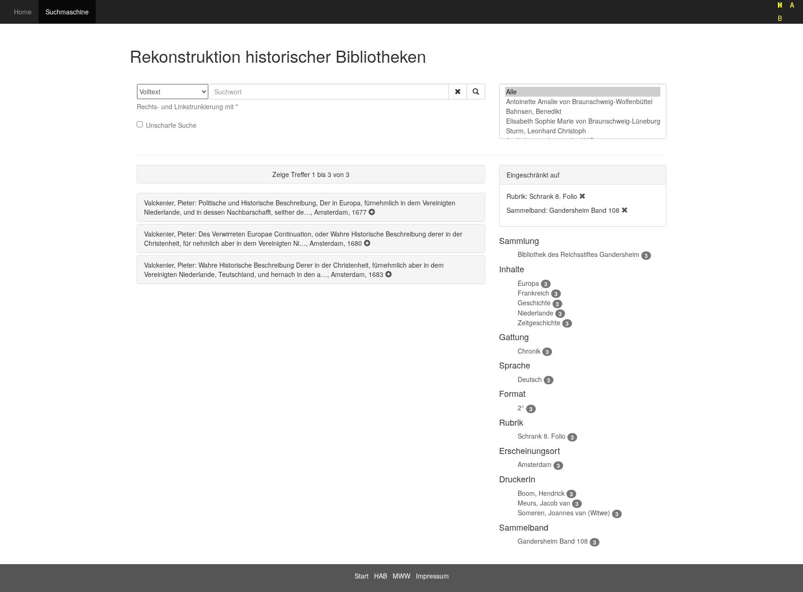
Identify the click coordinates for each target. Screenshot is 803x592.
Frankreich (533, 292)
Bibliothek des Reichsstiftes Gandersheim (578, 254)
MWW (401, 575)
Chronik (529, 350)
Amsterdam (535, 464)
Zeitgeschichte (539, 322)
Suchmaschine (67, 11)
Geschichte (534, 302)
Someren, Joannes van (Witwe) (564, 512)
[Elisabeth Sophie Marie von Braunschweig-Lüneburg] (582, 121)
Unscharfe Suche (171, 125)
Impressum (432, 575)
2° (521, 407)
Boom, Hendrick (541, 493)
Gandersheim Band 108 (553, 541)
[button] (457, 91)
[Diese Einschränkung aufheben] (582, 196)
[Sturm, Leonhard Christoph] (582, 131)
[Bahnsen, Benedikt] (582, 111)
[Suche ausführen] (476, 91)
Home (23, 11)
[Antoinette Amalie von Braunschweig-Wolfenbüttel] (582, 101)
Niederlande (535, 312)
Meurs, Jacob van (544, 502)
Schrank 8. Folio (542, 436)
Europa (528, 283)
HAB (380, 575)
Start (362, 575)
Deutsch (530, 379)
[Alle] (582, 92)
